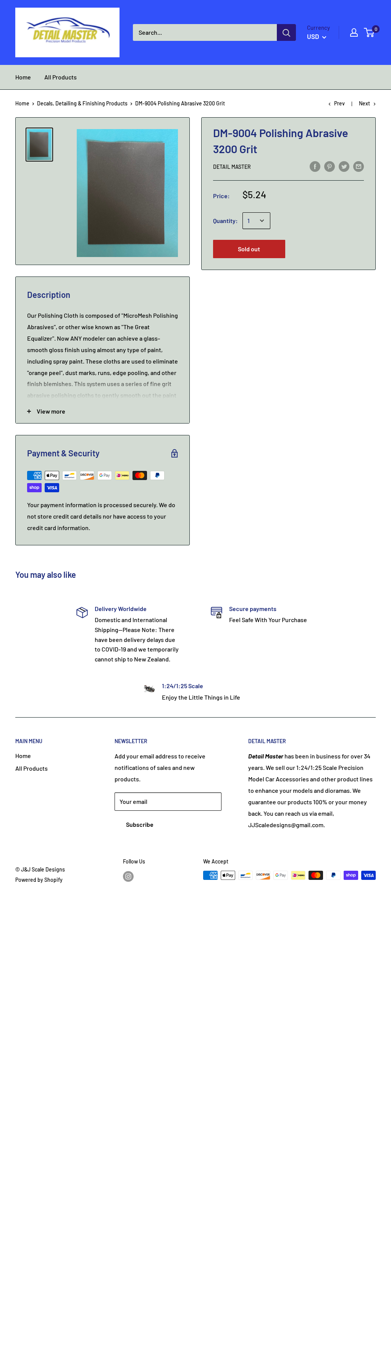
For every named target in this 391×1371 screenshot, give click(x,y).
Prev (339, 103)
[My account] (354, 32)
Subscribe (139, 824)
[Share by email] (358, 166)
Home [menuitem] (23, 77)
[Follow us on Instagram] (128, 876)
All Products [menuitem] (60, 77)
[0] (369, 32)
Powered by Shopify (39, 879)
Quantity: (225, 220)
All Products (31, 768)
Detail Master (232, 166)
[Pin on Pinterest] (329, 166)
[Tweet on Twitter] (344, 166)
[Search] (286, 32)
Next (364, 103)
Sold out (249, 248)
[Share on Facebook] (315, 166)
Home (22, 103)
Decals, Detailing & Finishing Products (82, 103)
